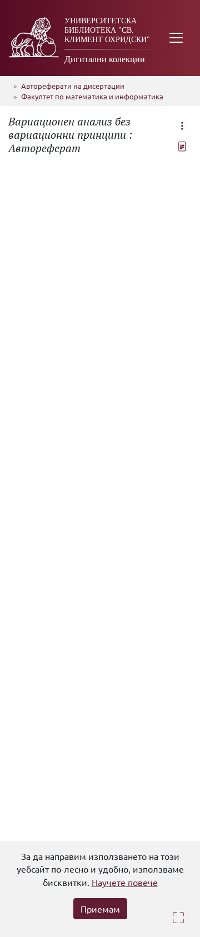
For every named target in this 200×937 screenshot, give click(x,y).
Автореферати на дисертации (72, 85)
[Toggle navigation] (176, 38)
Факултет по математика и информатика (92, 96)
